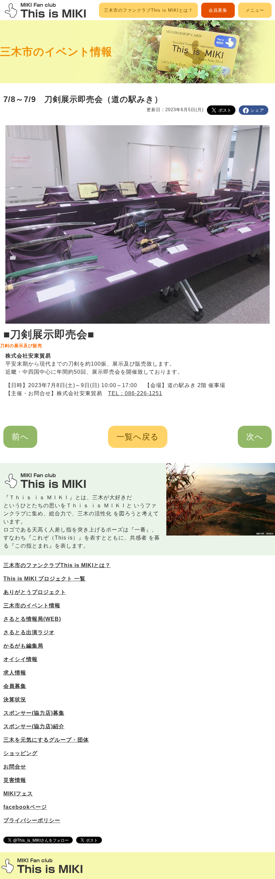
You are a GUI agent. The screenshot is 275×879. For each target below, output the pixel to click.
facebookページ (25, 807)
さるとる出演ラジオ (29, 632)
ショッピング (20, 753)
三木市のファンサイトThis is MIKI (42, 865)
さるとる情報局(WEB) (32, 619)
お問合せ (14, 767)
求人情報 (14, 673)
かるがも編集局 (23, 646)
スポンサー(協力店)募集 (33, 713)
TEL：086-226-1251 (135, 393)
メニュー (254, 10)
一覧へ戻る (137, 436)
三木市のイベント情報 (56, 52)
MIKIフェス (18, 793)
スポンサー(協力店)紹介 (33, 726)
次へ (254, 436)
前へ (20, 436)
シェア (257, 110)
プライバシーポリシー (31, 820)
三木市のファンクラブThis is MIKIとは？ (148, 10)
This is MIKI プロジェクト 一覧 (44, 579)
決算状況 (14, 699)
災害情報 (14, 780)
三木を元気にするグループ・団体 (46, 740)
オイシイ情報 (20, 659)
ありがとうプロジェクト (34, 592)
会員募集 (218, 10)
